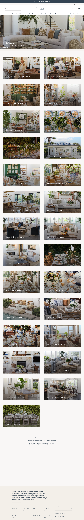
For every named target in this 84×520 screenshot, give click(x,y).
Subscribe (53, 266)
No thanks (53, 268)
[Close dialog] (63, 250)
